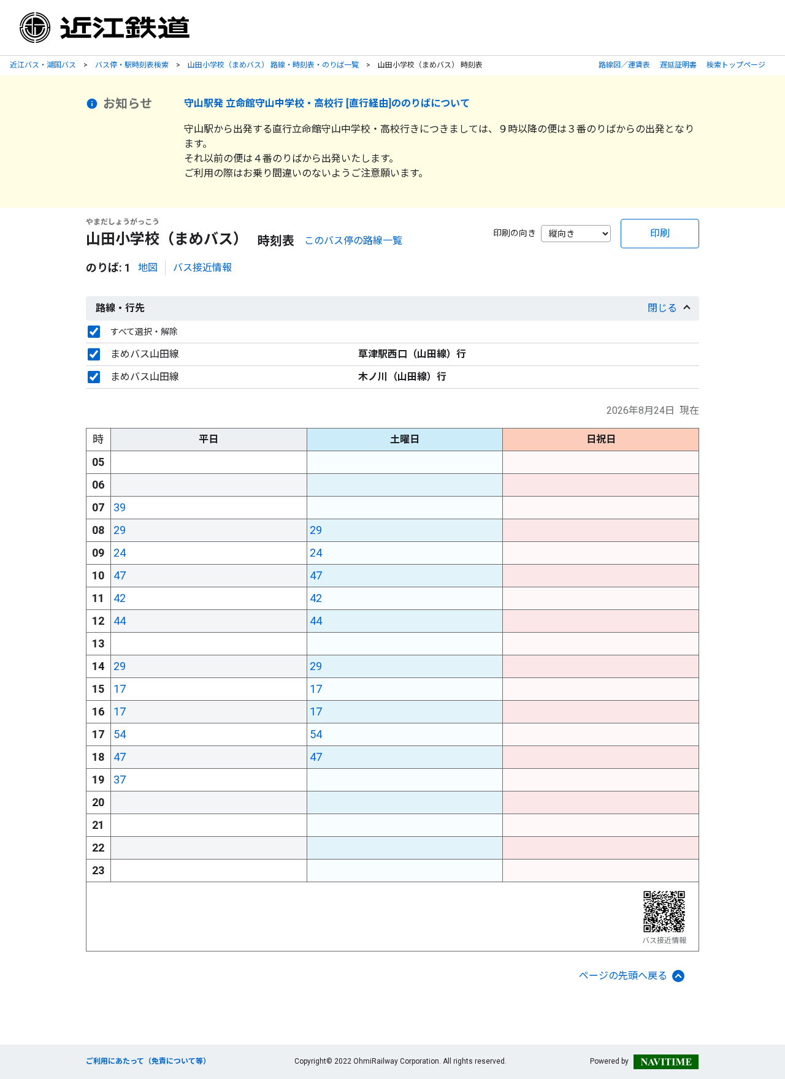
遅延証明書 (678, 65)
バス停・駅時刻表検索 (132, 65)
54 (119, 734)
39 (119, 507)
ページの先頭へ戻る (623, 976)
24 (119, 552)
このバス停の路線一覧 (353, 240)
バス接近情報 (202, 267)
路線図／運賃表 (624, 65)
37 (119, 779)
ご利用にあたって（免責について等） (148, 1061)
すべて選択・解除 (144, 332)
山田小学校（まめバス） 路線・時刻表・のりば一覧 (273, 65)
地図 (148, 267)
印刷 (660, 233)
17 (119, 688)
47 (119, 575)
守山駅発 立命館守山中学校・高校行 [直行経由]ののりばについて (327, 103)
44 (119, 620)
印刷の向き (514, 233)
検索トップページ (735, 65)
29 (119, 530)
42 (119, 598)
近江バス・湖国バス (43, 65)
